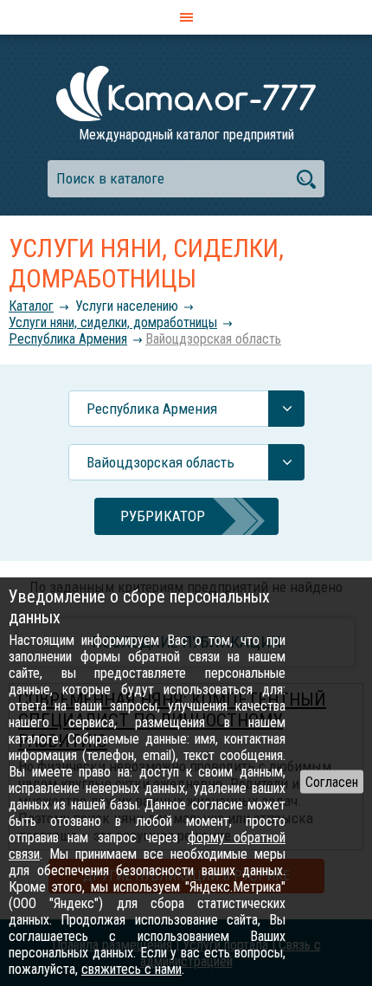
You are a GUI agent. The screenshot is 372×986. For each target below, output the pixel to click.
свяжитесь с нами (131, 969)
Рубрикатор (162, 516)
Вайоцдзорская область (213, 339)
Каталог (31, 306)
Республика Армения (68, 339)
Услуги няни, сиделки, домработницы (113, 322)
